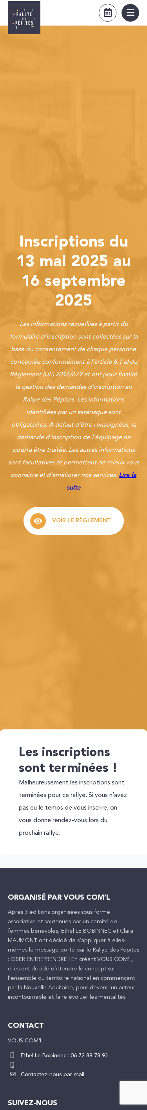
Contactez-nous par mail (52, 1075)
